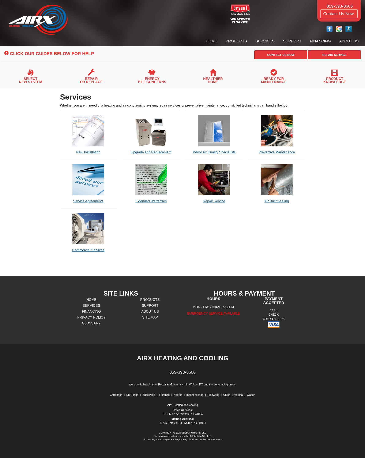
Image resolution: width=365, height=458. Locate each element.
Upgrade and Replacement (151, 152)
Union (226, 394)
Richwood (213, 394)
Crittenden (116, 394)
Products (236, 41)
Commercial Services (88, 250)
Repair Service (214, 201)
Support (292, 41)
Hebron (178, 394)
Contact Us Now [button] (339, 13)
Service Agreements (88, 201)
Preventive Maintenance (277, 152)
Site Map (150, 317)
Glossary (91, 323)
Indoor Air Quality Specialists (214, 152)
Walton (251, 394)
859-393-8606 (182, 372)
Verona (238, 394)
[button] (280, 54)
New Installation (88, 152)
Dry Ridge (132, 394)
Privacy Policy (91, 317)
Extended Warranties (151, 201)
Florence (164, 394)
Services (265, 41)
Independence (194, 394)
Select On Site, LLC (193, 432)
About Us (349, 41)
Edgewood (148, 394)
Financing (320, 41)
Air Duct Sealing (276, 201)
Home (211, 41)
